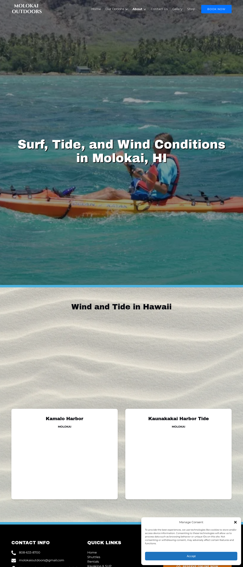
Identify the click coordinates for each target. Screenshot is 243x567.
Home (96, 9)
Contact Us (159, 9)
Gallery (177, 9)
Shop (191, 9)
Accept (191, 556)
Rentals (93, 561)
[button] (235, 522)
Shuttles (93, 557)
